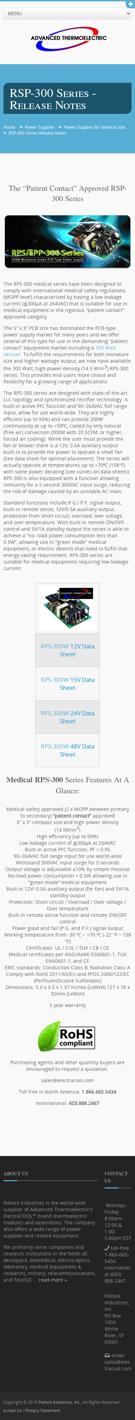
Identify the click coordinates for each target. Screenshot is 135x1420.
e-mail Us (12, 1410)
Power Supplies (39, 127)
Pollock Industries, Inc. (59, 1402)
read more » (53, 1279)
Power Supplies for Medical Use (94, 127)
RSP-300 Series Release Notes (37, 133)
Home (9, 127)
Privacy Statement (42, 1410)
